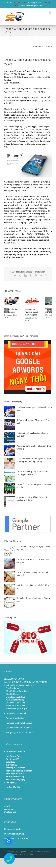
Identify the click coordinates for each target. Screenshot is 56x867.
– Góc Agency (10, 782)
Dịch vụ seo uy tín (12, 829)
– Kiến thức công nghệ (14, 779)
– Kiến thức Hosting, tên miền (18, 770)
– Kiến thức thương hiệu (14, 705)
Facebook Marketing (15, 718)
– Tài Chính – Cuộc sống (14, 702)
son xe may (9, 809)
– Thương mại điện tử (14, 767)
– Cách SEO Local (11, 694)
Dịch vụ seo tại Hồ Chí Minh (16, 838)
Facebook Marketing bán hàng (19, 723)
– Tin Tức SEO (10, 764)
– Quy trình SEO (11, 759)
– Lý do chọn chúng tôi (14, 751)
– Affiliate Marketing (14, 776)
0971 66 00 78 (19, 2)
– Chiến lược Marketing (14, 697)
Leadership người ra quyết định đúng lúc (31, 312)
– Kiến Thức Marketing (14, 699)
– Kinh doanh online (14, 773)
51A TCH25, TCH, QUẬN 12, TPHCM (29, 682)
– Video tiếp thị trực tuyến (15, 708)
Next (48, 46)
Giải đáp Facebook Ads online (19, 727)
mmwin (7, 806)
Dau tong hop (10, 812)
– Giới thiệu (9, 762)
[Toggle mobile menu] (50, 12)
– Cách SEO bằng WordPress (16, 691)
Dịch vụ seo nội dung (14, 833)
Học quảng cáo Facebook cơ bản (20, 732)
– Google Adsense (12, 688)
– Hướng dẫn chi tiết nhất (15, 713)
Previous (39, 46)
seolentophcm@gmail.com (31, 5)
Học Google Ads (13, 756)
